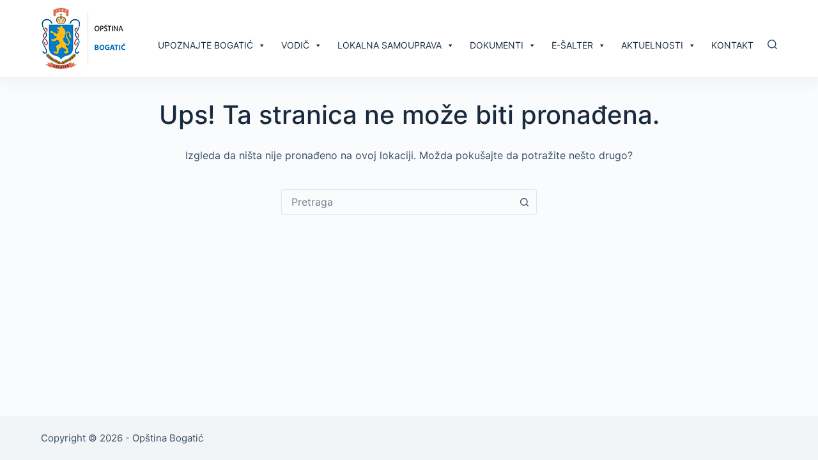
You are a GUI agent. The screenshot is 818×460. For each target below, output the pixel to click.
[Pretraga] (772, 44)
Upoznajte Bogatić (205, 45)
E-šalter (572, 45)
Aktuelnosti (652, 45)
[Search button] (524, 202)
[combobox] (397, 202)
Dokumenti (496, 45)
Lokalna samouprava (389, 45)
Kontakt (732, 45)
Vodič (295, 45)
